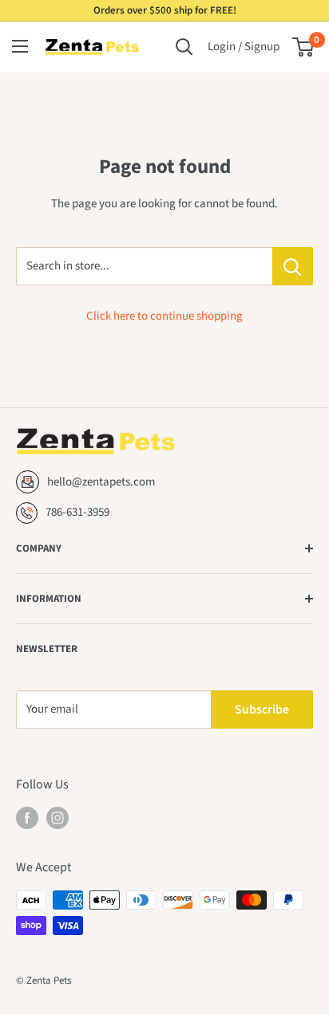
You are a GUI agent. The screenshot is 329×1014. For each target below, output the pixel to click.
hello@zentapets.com (101, 482)
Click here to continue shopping (164, 316)
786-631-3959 (77, 512)
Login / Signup (243, 46)
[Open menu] (20, 46)
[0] (304, 47)
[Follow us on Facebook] (27, 818)
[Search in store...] (292, 266)
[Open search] (184, 47)
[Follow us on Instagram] (57, 818)
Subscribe (262, 709)
